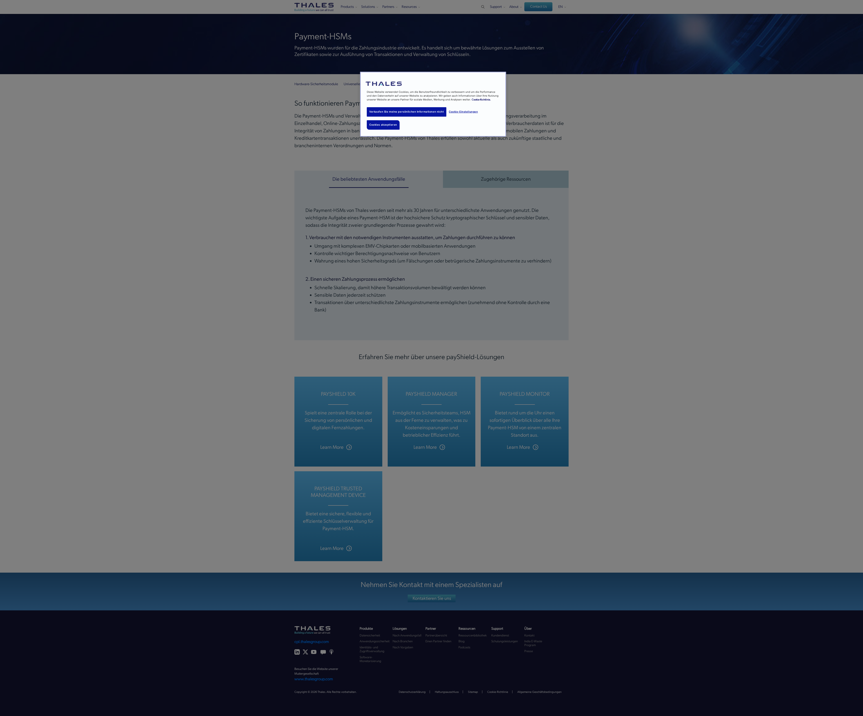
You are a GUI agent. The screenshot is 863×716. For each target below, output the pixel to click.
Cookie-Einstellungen (463, 111)
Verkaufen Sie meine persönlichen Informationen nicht (406, 111)
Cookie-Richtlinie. (481, 99)
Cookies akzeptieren (383, 124)
